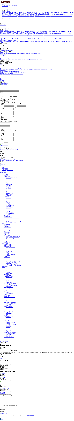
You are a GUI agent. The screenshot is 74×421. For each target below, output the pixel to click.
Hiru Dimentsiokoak (9, 251)
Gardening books (7, 15)
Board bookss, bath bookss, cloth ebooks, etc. (15, 53)
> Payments (8, 403)
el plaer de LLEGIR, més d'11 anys (12, 239)
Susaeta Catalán (4, 223)
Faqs (1, 78)
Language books (20, 13)
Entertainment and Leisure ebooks (10, 56)
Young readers (13, 37)
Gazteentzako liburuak (8, 245)
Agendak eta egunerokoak (10, 254)
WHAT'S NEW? (3, 172)
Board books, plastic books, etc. (25, 12)
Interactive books (36, 12)
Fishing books (7, 70)
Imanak (7, 253)
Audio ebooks (30, 53)
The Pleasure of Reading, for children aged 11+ (60, 16)
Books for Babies (5, 6)
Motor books (8, 208)
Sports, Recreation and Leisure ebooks (10, 283)
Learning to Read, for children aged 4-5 (8, 16)
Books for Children (7, 268)
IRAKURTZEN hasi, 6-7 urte (11, 262)
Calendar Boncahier (6, 40)
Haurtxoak (8, 255)
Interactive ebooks (25, 53)
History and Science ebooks (4, 57)
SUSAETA (3, 99)
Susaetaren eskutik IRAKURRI (9, 260)
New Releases (2, 149)
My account (2, 80)
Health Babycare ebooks (8, 291)
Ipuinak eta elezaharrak (10, 248)
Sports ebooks (2, 56)
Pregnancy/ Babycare (8, 58)
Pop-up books (69, 12)
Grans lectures (6, 228)
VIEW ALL (2, 150)
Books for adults (18, 37)
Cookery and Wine (7, 274)
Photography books (68, 14)
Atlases (1, 50)
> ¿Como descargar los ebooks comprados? (17, 403)
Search (2, 118)
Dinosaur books (15, 13)
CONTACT (2, 79)
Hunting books (2, 70)
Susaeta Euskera (5, 243)
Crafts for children (41, 13)
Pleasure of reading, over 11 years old (36, 59)
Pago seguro (2, 416)
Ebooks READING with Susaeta (9, 297)
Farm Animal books (45, 69)
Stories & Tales (17, 12)
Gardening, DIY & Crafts (8, 276)
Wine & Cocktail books (10, 14)
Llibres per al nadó (7, 224)
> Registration (29, 403)
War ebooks (16, 57)
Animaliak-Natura (7, 257)
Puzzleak (7, 252)
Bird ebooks (8, 280)
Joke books (51, 12)
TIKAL (8, 99)
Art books (33, 14)
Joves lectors (6, 241)
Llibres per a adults (7, 242)
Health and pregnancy (25, 15)
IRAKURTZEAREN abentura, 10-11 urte (13, 264)
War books (41, 14)
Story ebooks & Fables (4, 53)
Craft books (12, 15)
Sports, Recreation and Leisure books (23, 38)
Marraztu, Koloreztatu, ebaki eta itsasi (12, 250)
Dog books (2, 69)
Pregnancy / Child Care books (34, 15)
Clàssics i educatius (7, 227)
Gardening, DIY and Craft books (43, 38)
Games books (17, 71)
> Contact (25, 403)
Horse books (37, 69)
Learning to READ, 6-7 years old (5, 59)
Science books (24, 14)
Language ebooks (5, 50)
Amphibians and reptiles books (20, 69)
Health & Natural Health (33, 38)
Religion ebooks (11, 57)
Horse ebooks (8, 281)
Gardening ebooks (3, 55)
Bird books (14, 69)
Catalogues (6, 341)
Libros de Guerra (3, 68)
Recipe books (4, 14)
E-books (3, 11)
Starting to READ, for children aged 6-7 (12, 237)
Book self (1, 40)
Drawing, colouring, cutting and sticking (8, 12)
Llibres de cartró (7, 230)
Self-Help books (14, 72)
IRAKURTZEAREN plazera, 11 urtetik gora (13, 265)
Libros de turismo (50, 14)
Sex (37, 38)
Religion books (37, 14)
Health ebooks (2, 58)
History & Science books (27, 13)
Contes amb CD (7, 226)
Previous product (3, 392)
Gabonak (5, 256)
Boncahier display (13, 40)
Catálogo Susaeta (14, 149)
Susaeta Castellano (5, 174)
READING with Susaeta (36, 37)
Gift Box (61, 38)
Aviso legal (15, 416)
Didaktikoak (6, 258)
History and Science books (4, 74)
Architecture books (20, 74)
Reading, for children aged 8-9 (32, 16)
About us (1, 76)
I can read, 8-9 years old (15, 59)
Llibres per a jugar (7, 225)
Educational (32, 12)
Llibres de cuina (7, 231)
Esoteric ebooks (18, 56)
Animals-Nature (19, 15)
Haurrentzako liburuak (8, 244)
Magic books (8, 188)
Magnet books (65, 12)
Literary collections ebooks (4, 47)
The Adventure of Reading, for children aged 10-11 (45, 16)
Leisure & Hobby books (56, 14)
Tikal (6, 11)
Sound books (41, 12)
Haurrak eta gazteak (7, 246)
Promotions (2, 341)
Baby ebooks (10, 50)
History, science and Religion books (54, 38)
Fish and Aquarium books (8, 69)
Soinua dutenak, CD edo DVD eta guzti (12, 249)
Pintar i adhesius (7, 229)
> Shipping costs (3, 403)
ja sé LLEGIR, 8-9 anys (10, 238)
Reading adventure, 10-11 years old (24, 59)
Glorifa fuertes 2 (5, 9)
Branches (1, 77)
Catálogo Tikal (19, 149)
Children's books (8, 37)
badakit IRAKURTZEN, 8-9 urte (11, 263)
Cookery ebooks (3, 54)
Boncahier (8, 11)
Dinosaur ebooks (9, 282)
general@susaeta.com (30, 415)
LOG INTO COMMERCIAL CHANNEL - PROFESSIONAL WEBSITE (12, 93)
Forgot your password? (4, 159)
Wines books (7, 75)
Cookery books (2, 75)
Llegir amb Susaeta (7, 235)
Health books (9, 72)
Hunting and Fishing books (13, 38)
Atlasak (5, 259)
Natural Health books (3, 72)
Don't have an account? (11, 159)
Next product (2, 393)
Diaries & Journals (46, 12)
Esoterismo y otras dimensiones (9, 39)
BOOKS (3, 4)
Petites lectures (6, 233)
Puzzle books (60, 12)
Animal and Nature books (4, 38)
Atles (5, 234)
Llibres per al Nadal (7, 232)
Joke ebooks (34, 53)
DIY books (15, 15)
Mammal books (27, 69)
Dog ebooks (8, 279)
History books (29, 14)
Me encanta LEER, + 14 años (11, 222)
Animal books (6, 13)
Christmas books (55, 12)
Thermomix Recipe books (18, 14)
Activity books (46, 13)
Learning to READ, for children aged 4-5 (13, 236)
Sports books (45, 14)
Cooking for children (34, 13)
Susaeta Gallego (5, 266)
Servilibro (3, 419)
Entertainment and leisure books (5, 71)
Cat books (40, 69)
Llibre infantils (6, 240)
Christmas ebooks (39, 53)
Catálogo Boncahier (8, 149)
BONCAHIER (13, 99)
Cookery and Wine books (67, 38)
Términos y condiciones (8, 416)
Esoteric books (62, 14)
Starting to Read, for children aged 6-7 (21, 16)
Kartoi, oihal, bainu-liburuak (10, 247)
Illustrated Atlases (10, 9)
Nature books (11, 13)
